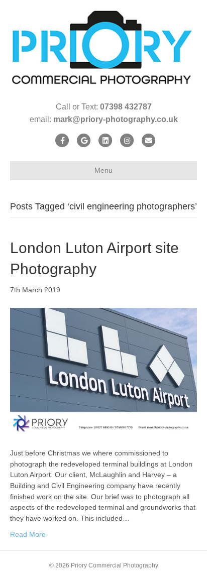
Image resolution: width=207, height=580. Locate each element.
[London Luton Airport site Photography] (103, 371)
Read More (28, 534)
